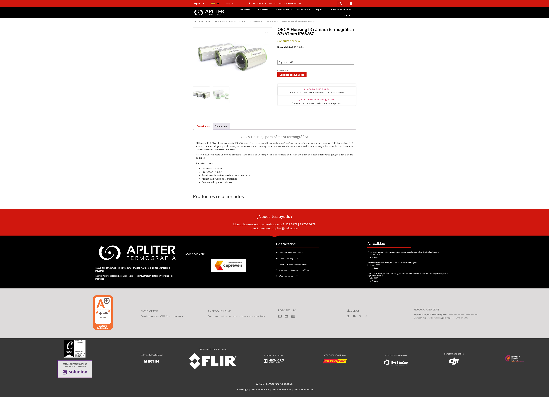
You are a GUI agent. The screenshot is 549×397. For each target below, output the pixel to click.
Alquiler (320, 10)
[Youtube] (354, 316)
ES (217, 3)
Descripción (203, 126)
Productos (245, 10)
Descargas (221, 126)
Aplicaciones (282, 10)
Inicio (196, 21)
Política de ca (301, 389)
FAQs (228, 3)
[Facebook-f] (366, 316)
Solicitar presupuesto (292, 74)
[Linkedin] (348, 316)
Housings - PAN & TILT (237, 21)
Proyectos (263, 10)
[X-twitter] (360, 316)
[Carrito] (351, 3)
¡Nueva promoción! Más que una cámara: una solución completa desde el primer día (403, 252)
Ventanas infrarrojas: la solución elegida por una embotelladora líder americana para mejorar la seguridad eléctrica (407, 274)
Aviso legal (242, 389)
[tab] (203, 126)
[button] (215, 3)
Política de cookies (282, 389)
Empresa (197, 3)
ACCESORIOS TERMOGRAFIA (213, 21)
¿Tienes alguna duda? (316, 89)
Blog (345, 15)
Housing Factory (256, 21)
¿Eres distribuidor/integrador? (316, 99)
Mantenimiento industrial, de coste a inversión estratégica (392, 262)
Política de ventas (260, 389)
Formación (302, 10)
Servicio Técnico (339, 10)
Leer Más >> (372, 257)
